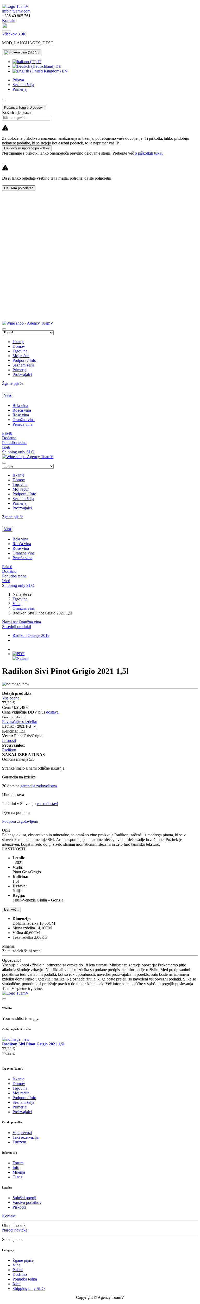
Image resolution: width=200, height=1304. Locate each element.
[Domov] (15, 6)
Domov (18, 346)
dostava (52, 712)
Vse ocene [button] (10, 698)
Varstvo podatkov (26, 1202)
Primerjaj (19, 370)
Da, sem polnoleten (18, 188)
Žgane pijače (12, 383)
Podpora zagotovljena (20, 821)
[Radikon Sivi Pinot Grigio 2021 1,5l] (15, 1039)
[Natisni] (20, 658)
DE (57, 66)
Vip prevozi (22, 1132)
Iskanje (18, 341)
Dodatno (9, 438)
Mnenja (18, 1172)
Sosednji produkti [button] (16, 626)
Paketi (7, 433)
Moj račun (20, 356)
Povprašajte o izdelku (19, 721)
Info (15, 1167)
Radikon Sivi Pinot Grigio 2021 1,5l (33, 1044)
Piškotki (19, 1207)
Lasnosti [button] (9, 740)
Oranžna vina (23, 419)
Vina (7, 395)
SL (36, 52)
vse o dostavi (47, 803)
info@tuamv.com (16, 11)
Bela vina (20, 405)
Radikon (9, 750)
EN (64, 71)
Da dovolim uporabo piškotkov (27, 148)
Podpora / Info (24, 360)
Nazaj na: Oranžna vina (21, 622)
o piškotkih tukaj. (149, 153)
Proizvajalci (22, 374)
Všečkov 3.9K (14, 34)
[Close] (4, 163)
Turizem (19, 1142)
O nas (17, 1177)
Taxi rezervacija (25, 1137)
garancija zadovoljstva (38, 786)
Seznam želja (23, 365)
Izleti (6, 447)
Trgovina (19, 351)
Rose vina (20, 415)
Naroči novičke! (15, 1230)
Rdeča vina (21, 410)
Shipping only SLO (18, 452)
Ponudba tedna (14, 442)
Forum (17, 1163)
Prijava (18, 80)
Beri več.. (11, 909)
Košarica (24, 107)
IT (38, 61)
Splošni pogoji (24, 1198)
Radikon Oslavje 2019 (30, 635)
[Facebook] (6, 29)
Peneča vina (22, 424)
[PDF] (18, 653)
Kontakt (8, 20)
